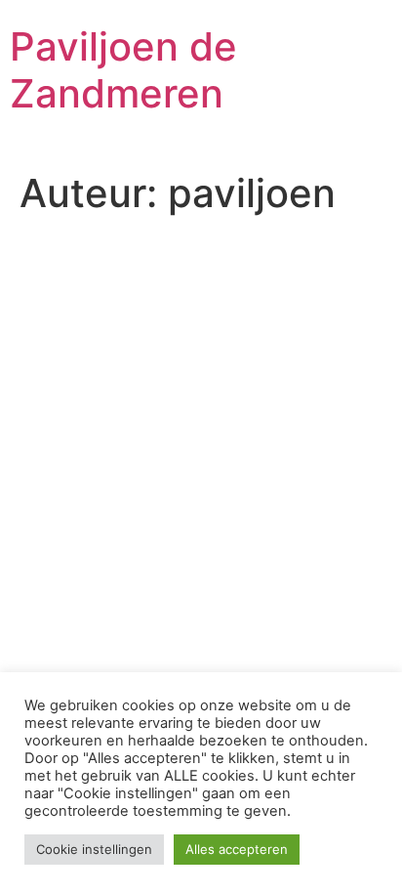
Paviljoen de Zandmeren (123, 69)
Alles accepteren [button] (236, 849)
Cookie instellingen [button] (94, 849)
